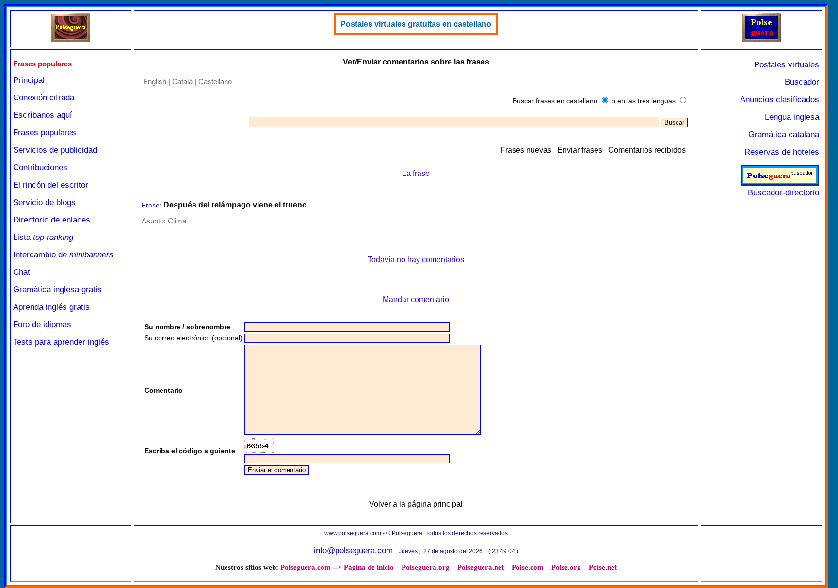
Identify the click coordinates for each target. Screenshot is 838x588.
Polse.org (566, 567)
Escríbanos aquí (42, 115)
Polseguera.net (480, 567)
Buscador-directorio (783, 192)
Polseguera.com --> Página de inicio (337, 567)
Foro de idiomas (42, 324)
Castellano (215, 82)
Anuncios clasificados (779, 99)
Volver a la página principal (416, 504)
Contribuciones (40, 167)
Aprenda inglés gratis (51, 307)
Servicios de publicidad (55, 150)
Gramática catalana (783, 134)
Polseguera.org (426, 567)
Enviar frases (579, 150)
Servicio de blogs (44, 202)
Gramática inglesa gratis (57, 289)
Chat (21, 272)
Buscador (802, 82)
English (154, 82)
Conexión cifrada (43, 97)
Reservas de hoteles (781, 152)
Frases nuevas (525, 150)
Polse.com (528, 567)
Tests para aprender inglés (61, 342)
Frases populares (44, 132)
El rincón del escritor (50, 185)
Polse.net (603, 567)
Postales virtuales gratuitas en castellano (415, 24)
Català (182, 82)
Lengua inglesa (792, 117)
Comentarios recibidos (647, 150)
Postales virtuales (786, 64)
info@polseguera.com (353, 550)
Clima (177, 221)
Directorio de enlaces (51, 219)
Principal (29, 80)
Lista (43, 237)
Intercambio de (63, 254)
